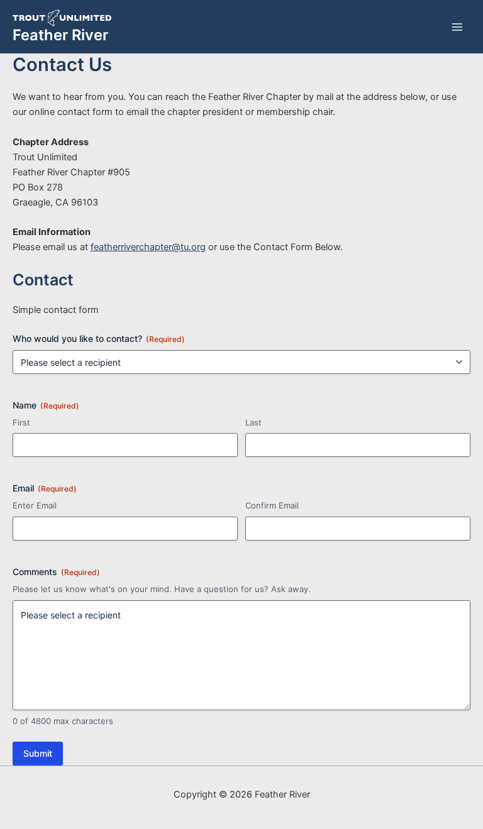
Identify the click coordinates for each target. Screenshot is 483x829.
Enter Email (35, 505)
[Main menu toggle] (457, 27)
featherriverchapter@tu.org (148, 247)
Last (253, 422)
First (21, 422)
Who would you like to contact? (99, 338)
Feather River (60, 35)
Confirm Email (272, 505)
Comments (56, 571)
